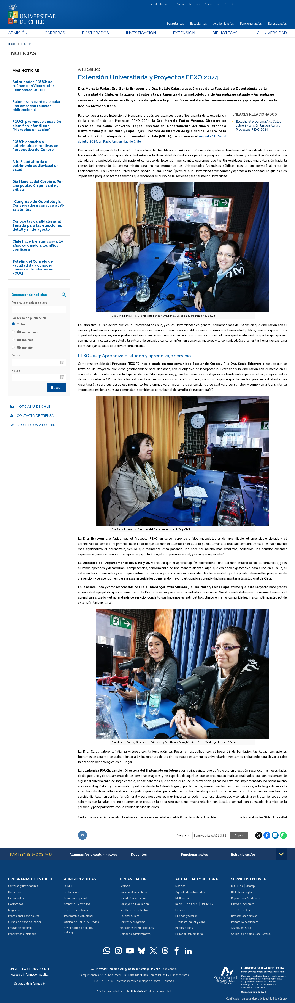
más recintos (181, 975)
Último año (24, 347)
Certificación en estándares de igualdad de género (256, 998)
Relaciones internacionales (137, 928)
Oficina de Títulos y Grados (81, 922)
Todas (20, 324)
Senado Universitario (133, 898)
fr (226, 4)
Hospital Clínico (130, 916)
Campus (84, 975)
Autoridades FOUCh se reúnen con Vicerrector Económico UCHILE (33, 86)
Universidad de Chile (117, 991)
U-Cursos (179, 4)
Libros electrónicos (243, 904)
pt (232, 4)
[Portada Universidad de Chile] (34, 13)
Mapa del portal (151, 981)
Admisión (18, 33)
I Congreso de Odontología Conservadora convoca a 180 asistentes (38, 206)
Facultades (157, 4)
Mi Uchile (194, 4)
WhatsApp (283, 835)
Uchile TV (207, 904)
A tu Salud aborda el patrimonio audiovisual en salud (36, 166)
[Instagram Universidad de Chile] (118, 950)
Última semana (27, 332)
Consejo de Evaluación (134, 904)
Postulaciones (72, 892)
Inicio (11, 43)
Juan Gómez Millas (154, 975)
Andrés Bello (98, 975)
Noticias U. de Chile (33, 407)
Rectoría (125, 886)
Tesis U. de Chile (241, 910)
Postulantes (175, 23)
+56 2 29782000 (103, 981)
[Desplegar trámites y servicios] (281, 854)
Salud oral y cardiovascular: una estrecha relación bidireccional (37, 106)
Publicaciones (184, 928)
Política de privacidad (158, 991)
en (218, 4)
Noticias (26, 43)
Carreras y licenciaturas (23, 886)
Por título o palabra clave (29, 302)
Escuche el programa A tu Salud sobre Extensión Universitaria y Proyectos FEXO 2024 (258, 125)
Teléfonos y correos (127, 981)
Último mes (24, 340)
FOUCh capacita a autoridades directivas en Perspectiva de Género (35, 146)
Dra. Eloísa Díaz (131, 975)
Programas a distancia (22, 934)
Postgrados (95, 33)
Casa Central (169, 969)
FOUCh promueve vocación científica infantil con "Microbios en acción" (37, 126)
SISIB (100, 991)
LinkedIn (275, 835)
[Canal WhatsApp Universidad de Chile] (106, 950)
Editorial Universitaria (189, 934)
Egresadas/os (277, 23)
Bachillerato (16, 892)
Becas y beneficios (76, 910)
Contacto (168, 981)
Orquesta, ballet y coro (190, 922)
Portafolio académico (245, 922)
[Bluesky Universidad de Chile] (141, 950)
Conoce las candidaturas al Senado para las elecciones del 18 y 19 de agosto (37, 225)
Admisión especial (75, 898)
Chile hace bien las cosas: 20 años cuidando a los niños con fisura (38, 245)
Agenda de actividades (190, 892)
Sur (169, 975)
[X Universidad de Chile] (153, 950)
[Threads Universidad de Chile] (165, 950)
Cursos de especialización (25, 922)
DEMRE (68, 886)
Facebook (266, 835)
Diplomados (16, 898)
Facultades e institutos (134, 910)
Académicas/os (223, 23)
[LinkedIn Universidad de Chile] (188, 950)
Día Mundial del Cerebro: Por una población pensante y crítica (38, 186)
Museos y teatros (186, 916)
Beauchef (114, 975)
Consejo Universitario (133, 892)
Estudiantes (198, 23)
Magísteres (15, 910)
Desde (16, 355)
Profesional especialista (23, 916)
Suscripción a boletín (36, 425)
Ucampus (252, 886)
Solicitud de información (30, 983)
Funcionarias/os (251, 23)
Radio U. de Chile (186, 904)
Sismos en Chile (241, 928)
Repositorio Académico (246, 898)
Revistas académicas (244, 916)
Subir (82, 835)
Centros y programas (133, 922)
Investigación (141, 33)
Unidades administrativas (136, 934)
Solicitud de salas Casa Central (251, 934)
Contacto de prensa (35, 416)
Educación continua (20, 928)
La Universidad (271, 33)
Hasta (16, 370)
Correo (209, 4)
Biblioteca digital (242, 892)
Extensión (184, 33)
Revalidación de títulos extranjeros (78, 930)
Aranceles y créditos (77, 904)
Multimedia (182, 898)
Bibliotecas (225, 33)
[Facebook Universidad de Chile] (176, 950)
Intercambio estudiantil (78, 916)
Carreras (55, 33)
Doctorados (15, 904)
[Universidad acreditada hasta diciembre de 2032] (250, 978)
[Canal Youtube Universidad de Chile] (130, 950)
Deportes (181, 910)
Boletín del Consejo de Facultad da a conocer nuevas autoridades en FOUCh (33, 267)
